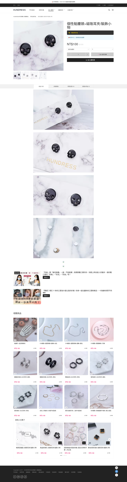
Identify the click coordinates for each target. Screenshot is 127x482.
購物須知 (34, 472)
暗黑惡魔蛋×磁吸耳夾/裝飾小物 (26, 448)
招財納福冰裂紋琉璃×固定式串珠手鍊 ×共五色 (75, 449)
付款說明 (48, 472)
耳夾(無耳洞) (33, 16)
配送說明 (54, 472)
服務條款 (28, 472)
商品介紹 (41, 86)
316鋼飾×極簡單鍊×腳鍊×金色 (48, 343)
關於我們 (67, 472)
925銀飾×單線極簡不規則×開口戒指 (101, 410)
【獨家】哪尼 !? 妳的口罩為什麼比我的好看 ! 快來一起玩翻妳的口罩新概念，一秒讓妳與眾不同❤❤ (77, 291)
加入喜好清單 (103, 54)
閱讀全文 (46, 277)
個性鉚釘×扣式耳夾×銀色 (98, 377)
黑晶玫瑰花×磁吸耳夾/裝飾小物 (50, 448)
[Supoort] (116, 467)
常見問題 (73, 472)
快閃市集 (22, 472)
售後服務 (61, 472)
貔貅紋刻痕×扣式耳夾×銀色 (22, 377)
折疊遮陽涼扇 (74, 33)
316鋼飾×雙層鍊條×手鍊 (98, 343)
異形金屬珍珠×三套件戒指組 (73, 410)
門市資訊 (15, 472)
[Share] (116, 471)
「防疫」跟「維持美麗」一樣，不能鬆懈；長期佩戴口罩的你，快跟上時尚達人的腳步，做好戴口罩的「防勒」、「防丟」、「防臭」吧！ (77, 273)
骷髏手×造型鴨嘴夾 (19, 343)
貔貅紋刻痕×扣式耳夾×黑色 (48, 377)
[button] (16, 46)
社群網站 (79, 472)
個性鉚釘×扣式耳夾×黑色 (21, 410)
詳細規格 (56, 86)
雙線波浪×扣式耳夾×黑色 (72, 377)
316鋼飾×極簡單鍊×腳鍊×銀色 (74, 343)
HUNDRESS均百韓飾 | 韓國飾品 (20, 16)
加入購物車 (91, 60)
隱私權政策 (41, 472)
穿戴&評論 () (86, 86)
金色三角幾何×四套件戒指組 (48, 410)
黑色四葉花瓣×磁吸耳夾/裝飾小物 (99, 448)
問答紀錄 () (71, 86)
